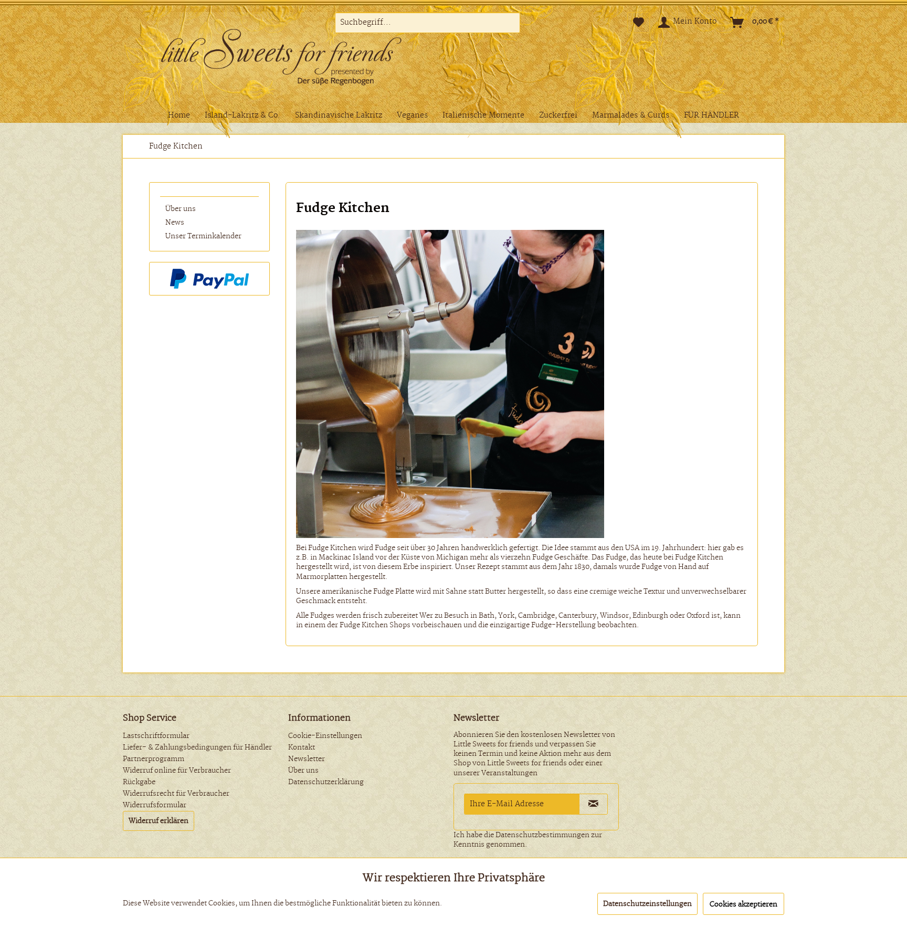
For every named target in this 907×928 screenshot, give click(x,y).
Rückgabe (139, 782)
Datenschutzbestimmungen (542, 835)
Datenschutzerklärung (326, 782)
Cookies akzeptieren (743, 904)
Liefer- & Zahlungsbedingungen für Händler (197, 747)
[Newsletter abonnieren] (593, 804)
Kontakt (301, 747)
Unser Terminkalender (203, 236)
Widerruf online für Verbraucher (177, 770)
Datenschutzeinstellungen (647, 904)
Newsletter (306, 759)
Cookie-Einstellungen (325, 736)
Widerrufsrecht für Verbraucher (176, 793)
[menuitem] (427, 22)
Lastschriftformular (156, 736)
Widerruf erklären (158, 821)
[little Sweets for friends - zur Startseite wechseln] (298, 59)
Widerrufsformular (154, 805)
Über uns (180, 209)
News (174, 222)
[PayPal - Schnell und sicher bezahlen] (209, 279)
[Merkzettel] (638, 22)
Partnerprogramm (153, 759)
